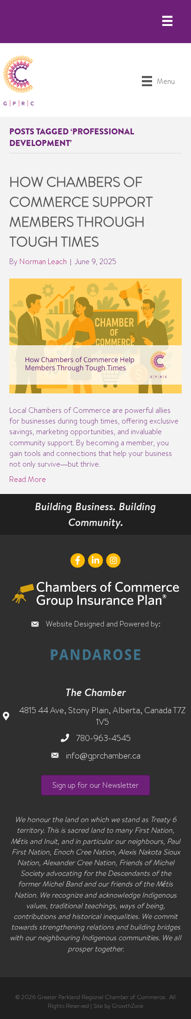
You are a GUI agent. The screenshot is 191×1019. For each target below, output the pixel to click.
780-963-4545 (103, 738)
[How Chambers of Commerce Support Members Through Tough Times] (95, 335)
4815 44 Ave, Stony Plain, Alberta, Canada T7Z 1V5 (102, 716)
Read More (27, 479)
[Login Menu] (167, 20)
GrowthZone (127, 1005)
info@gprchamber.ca (103, 755)
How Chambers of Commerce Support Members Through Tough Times (81, 211)
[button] (95, 785)
